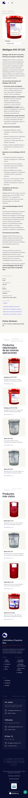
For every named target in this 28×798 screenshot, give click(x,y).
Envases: (7, 41)
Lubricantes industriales (20, 660)
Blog (6, 669)
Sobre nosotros (7, 660)
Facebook (7, 683)
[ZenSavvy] (14, 793)
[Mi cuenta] (8, 2)
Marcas (7, 666)
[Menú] (12, 3)
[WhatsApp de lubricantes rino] (25, 792)
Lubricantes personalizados (22, 665)
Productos (7, 664)
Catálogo (20, 672)
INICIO (4, 11)
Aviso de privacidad (14, 778)
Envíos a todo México (21, 669)
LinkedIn (7, 685)
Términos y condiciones (14, 775)
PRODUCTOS (11, 11)
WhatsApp (7, 680)
